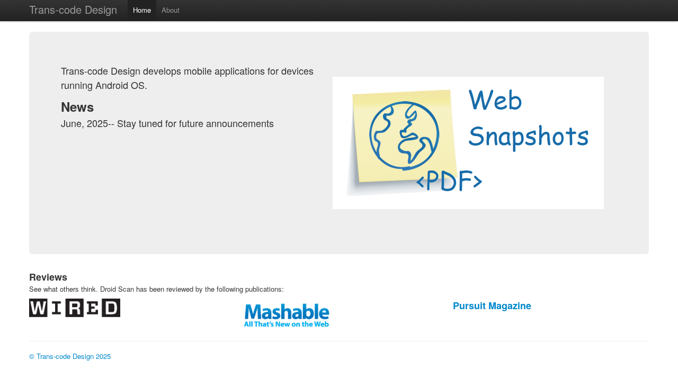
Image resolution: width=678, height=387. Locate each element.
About (171, 10)
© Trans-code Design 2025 (70, 356)
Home (142, 10)
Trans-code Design (73, 9)
